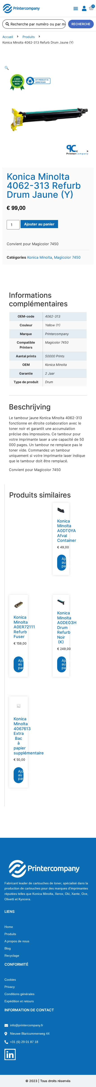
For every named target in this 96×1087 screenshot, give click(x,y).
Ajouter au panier (39, 224)
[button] (75, 8)
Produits (29, 37)
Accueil (7, 37)
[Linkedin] (10, 1054)
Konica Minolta (39, 257)
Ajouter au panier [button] (64, 562)
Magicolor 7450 (67, 257)
